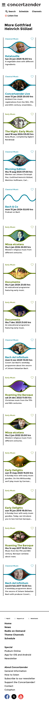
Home (8, 623)
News (8, 627)
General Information (16, 671)
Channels (36, 11)
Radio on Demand (15, 631)
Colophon (10, 689)
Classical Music (11, 39)
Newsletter (11, 658)
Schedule (24, 11)
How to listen (12, 674)
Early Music (10, 114)
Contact (9, 686)
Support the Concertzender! (20, 682)
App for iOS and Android (18, 654)
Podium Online (13, 651)
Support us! (20, 618)
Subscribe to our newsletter (20, 678)
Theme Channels (14, 634)
